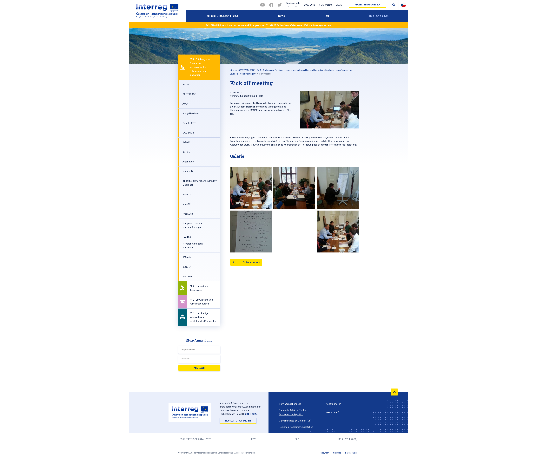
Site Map (337, 453)
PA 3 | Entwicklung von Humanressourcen (201, 301)
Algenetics (188, 161)
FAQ (327, 16)
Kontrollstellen (333, 403)
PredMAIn (187, 213)
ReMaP (186, 142)
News (281, 16)
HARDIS (186, 237)
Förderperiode (293, 5)
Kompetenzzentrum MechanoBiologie (192, 225)
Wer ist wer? (332, 412)
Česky (403, 5)
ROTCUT (186, 152)
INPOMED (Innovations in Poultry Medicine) (199, 183)
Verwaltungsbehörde (290, 403)
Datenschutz (351, 453)
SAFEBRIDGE (189, 94)
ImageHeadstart (191, 113)
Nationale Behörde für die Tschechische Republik (292, 412)
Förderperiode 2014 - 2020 (222, 16)
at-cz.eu (233, 70)
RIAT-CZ (186, 194)
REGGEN (186, 266)
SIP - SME (187, 276)
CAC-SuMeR (188, 132)
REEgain (186, 257)
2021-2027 (270, 25)
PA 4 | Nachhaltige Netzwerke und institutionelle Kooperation (203, 317)
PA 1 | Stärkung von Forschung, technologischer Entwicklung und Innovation (199, 67)
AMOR (185, 103)
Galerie (189, 247)
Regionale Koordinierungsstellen (296, 427)
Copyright (325, 453)
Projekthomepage (251, 262)
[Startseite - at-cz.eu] (157, 11)
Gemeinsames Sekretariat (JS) (295, 420)
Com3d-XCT (189, 123)
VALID (185, 84)
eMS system (325, 4)
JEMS (339, 4)
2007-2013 (309, 4)
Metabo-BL (188, 171)
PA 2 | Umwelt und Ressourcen (199, 288)
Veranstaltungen (194, 243)
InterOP (186, 204)
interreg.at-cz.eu (322, 25)
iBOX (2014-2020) (378, 16)
